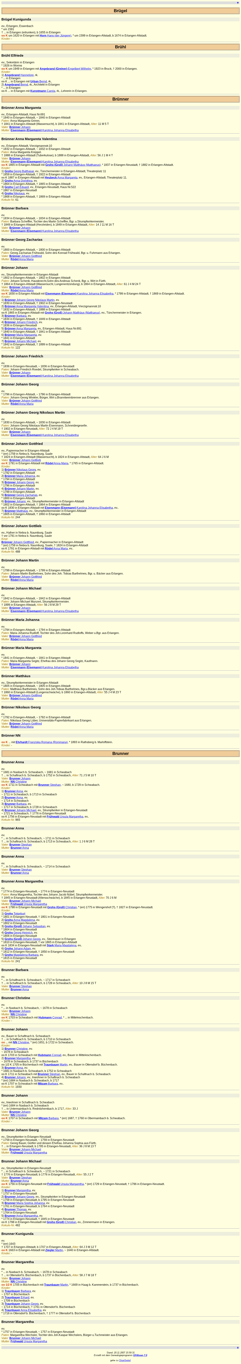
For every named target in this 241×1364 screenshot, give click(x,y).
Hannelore (19, 75)
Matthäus (16, 510)
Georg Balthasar (19, 171)
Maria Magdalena (61, 945)
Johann (20, 127)
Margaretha (18, 1058)
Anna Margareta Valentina (27, 306)
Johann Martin (19, 488)
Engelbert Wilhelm (65, 68)
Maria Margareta (21, 334)
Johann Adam (18, 948)
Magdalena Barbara (21, 954)
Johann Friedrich (21, 322)
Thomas (16, 1209)
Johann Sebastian (25, 926)
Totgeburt (15, 913)
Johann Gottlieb (25, 460)
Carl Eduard (17, 187)
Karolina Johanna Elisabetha (45, 130)
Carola (42, 90)
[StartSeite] (125, 1360)
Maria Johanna (20, 475)
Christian (62, 907)
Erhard (17, 1297)
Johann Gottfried (25, 256)
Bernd (38, 81)
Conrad (50, 1017)
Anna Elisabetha (23, 1310)
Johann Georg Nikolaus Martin (30, 299)
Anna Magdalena (20, 919)
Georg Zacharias (21, 495)
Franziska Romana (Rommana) (42, 742)
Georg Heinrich (19, 932)
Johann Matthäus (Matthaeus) (73, 164)
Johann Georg (19, 482)
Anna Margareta (61, 177)
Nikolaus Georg (20, 469)
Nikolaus (15, 193)
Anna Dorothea (18, 180)
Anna (14, 791)
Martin (56, 1064)
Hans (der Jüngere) (55, 35)
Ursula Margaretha (65, 816)
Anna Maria (22, 259)
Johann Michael (20, 341)
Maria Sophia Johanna (25, 1203)
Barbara (15, 315)
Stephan (49, 784)
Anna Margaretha (21, 1215)
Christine (19, 781)
